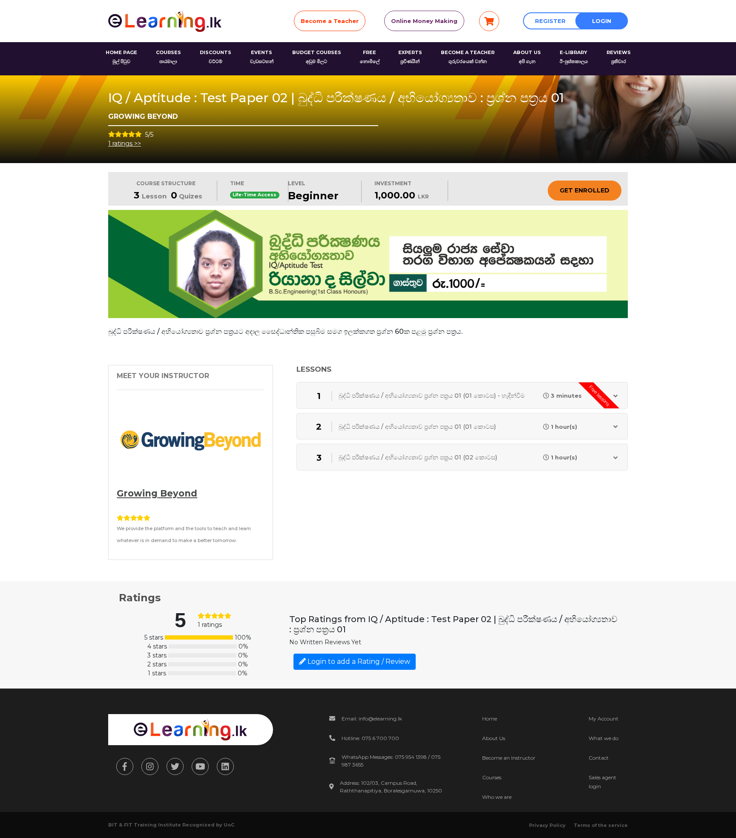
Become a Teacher (330, 20)
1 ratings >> (124, 143)
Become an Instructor (508, 758)
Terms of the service (601, 825)
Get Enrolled (585, 190)
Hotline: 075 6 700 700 (370, 738)
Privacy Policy (547, 825)
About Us (493, 738)
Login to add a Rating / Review (358, 661)
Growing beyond (157, 493)
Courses (491, 777)
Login (601, 20)
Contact (599, 758)
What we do (603, 738)
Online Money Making (424, 20)
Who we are (497, 797)
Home (489, 718)
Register (550, 20)
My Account (603, 718)
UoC (229, 825)
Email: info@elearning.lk (372, 718)
